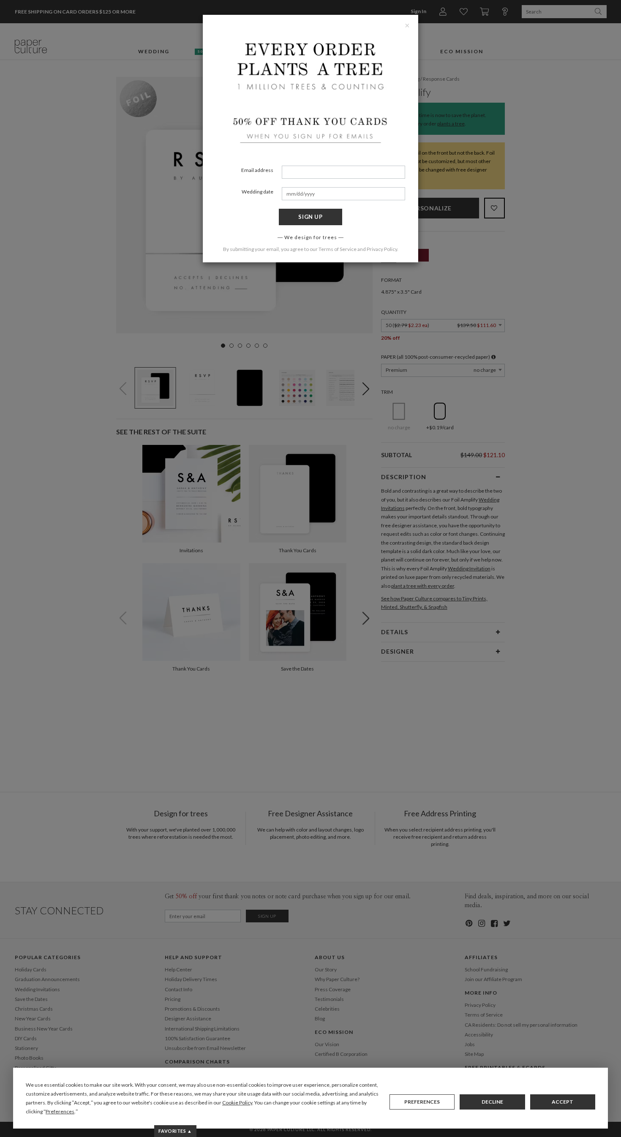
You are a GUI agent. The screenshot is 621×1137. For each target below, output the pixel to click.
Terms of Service (338, 249)
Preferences (422, 1102)
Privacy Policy (382, 249)
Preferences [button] (60, 1111)
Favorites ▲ (175, 1131)
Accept (562, 1102)
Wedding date (257, 191)
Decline (492, 1102)
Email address (257, 170)
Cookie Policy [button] (237, 1102)
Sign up (310, 216)
